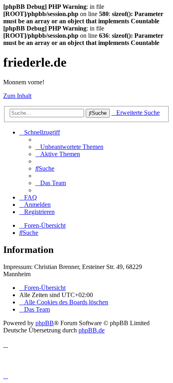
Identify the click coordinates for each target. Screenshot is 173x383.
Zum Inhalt (17, 95)
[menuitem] (69, 146)
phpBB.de (91, 330)
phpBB (44, 323)
